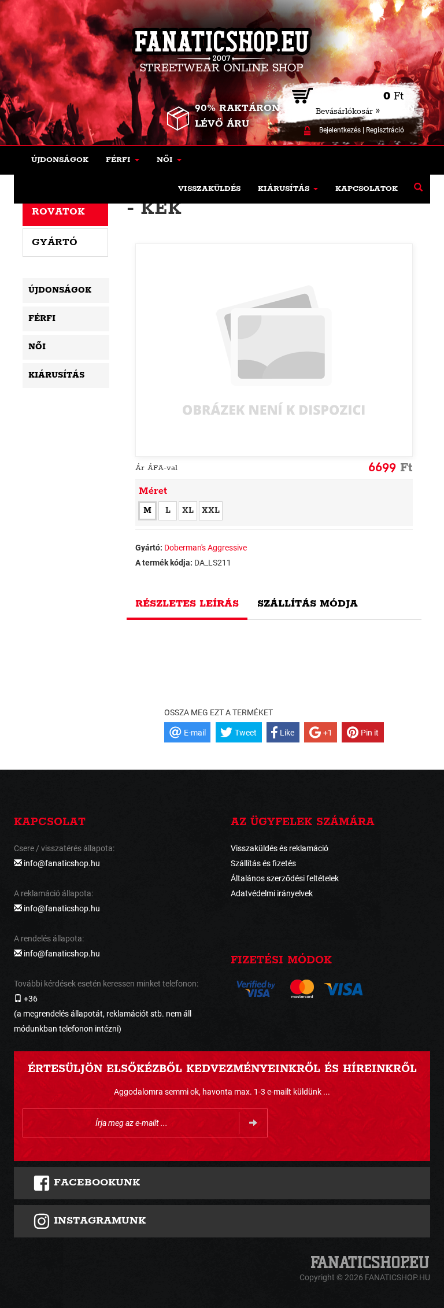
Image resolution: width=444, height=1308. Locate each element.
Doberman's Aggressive (205, 547)
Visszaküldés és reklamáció (279, 848)
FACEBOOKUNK (95, 1182)
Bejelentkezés (340, 130)
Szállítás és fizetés (263, 863)
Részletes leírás (187, 603)
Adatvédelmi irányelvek (272, 893)
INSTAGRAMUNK (98, 1220)
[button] (122, 160)
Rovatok (58, 211)
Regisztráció (385, 130)
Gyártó (54, 242)
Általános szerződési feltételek (285, 878)
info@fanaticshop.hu (62, 863)
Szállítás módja (307, 603)
